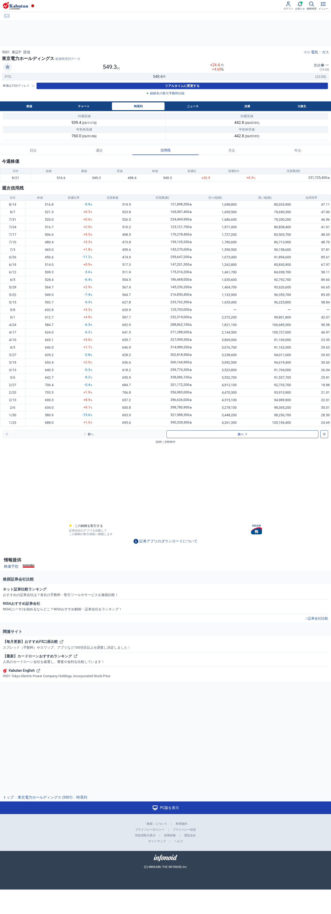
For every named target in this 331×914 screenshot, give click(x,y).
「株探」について (155, 823)
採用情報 (170, 835)
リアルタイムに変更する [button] (182, 86)
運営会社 (190, 835)
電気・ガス (320, 52)
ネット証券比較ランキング (60, 592)
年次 (297, 150)
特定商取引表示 (145, 835)
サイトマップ (157, 841)
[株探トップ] (15, 6)
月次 (231, 150)
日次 (33, 150)
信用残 (165, 150)
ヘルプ (178, 841)
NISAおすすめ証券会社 (62, 606)
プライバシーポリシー (149, 829)
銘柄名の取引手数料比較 (167, 93)
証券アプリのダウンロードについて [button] (168, 541)
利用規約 (181, 823)
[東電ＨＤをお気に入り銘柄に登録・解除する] (7, 67)
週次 (99, 150)
